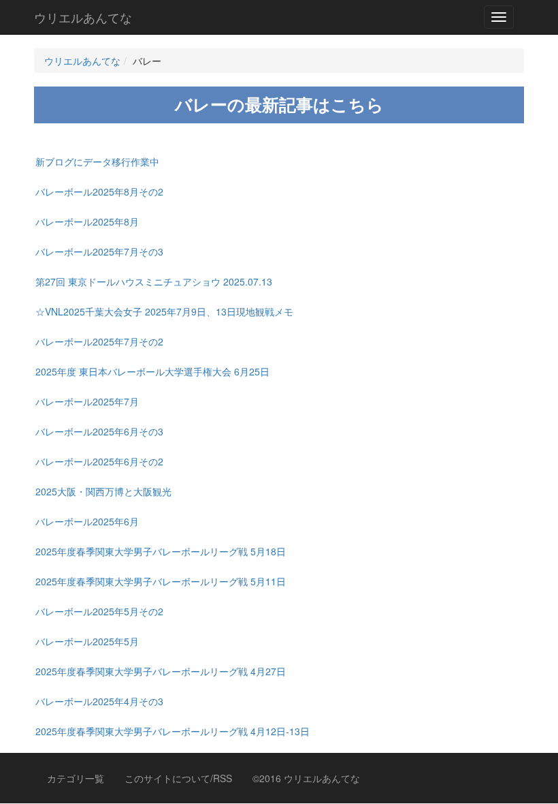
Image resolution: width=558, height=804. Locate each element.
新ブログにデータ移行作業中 (97, 161)
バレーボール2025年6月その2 (99, 461)
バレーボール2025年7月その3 (99, 251)
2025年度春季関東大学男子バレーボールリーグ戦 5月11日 (160, 581)
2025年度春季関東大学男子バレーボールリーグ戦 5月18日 (160, 551)
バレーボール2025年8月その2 (99, 191)
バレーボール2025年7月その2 (99, 341)
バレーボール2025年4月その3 (99, 701)
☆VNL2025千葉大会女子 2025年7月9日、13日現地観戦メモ (164, 311)
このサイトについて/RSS (178, 778)
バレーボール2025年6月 (87, 521)
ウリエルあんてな (83, 17)
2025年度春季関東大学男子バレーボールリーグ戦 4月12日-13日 (172, 731)
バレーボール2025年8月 (87, 221)
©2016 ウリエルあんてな (306, 778)
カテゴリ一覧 (75, 778)
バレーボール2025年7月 (87, 401)
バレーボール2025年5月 (87, 641)
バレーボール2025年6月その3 (99, 431)
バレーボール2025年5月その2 (99, 611)
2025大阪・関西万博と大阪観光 (103, 491)
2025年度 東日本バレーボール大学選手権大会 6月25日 (152, 371)
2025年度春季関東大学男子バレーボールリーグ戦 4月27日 (160, 671)
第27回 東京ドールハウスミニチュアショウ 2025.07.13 (153, 281)
